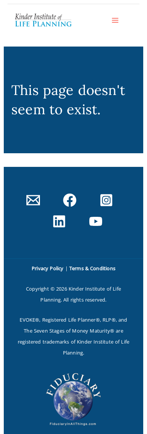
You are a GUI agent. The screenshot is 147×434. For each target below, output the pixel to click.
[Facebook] (69, 200)
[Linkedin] (59, 221)
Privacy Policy (47, 268)
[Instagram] (106, 200)
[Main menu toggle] (115, 20)
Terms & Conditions (92, 268)
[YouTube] (95, 221)
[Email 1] (33, 200)
